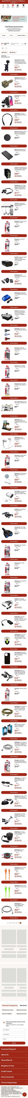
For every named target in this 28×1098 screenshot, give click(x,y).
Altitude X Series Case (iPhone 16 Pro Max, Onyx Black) (21, 654)
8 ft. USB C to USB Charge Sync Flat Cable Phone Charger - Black (20, 780)
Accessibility (10, 1089)
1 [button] (9, 922)
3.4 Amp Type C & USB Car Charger (21, 222)
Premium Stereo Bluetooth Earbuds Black (20, 115)
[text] (14, 30)
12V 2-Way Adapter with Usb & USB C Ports (20, 528)
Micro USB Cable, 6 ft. (19, 563)
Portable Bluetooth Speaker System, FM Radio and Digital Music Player (21, 168)
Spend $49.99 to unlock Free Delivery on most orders (14, 1)
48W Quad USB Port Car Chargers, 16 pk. (20, 79)
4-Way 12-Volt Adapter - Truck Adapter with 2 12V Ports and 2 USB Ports (21, 797)
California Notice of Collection (18, 1093)
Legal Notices (4, 1089)
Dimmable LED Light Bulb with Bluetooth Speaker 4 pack (20, 204)
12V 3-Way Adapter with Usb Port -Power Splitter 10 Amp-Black (20, 815)
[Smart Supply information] (22, 44)
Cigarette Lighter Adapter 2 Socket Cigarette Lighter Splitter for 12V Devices (21, 259)
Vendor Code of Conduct (6, 1093)
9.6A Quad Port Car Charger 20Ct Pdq (21, 329)
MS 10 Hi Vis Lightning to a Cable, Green (21, 886)
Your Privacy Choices (12, 1086)
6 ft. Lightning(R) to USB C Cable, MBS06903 (19, 904)
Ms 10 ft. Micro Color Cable (19, 850)
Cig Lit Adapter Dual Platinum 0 (20, 510)
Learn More (13, 2)
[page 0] (7, 922)
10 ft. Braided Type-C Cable (20, 545)
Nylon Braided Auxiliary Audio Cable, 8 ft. (20, 384)
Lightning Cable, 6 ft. (21, 689)
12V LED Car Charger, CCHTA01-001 (21, 402)
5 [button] (18, 922)
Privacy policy (4, 1086)
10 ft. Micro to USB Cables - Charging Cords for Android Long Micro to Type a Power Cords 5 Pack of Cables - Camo (21, 708)
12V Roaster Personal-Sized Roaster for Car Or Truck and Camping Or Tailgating (20, 312)
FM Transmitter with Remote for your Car (20, 276)
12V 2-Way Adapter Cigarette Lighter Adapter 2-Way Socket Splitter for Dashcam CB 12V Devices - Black (20, 187)
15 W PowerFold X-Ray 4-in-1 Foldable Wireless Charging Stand (21, 421)
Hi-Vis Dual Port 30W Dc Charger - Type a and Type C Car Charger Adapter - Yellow (20, 636)
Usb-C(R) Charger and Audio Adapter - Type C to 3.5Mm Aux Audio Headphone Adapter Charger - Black (21, 618)
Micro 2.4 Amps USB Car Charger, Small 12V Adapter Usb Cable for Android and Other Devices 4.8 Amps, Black (20, 672)
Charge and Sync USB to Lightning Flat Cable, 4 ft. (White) (20, 725)
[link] (8, 28)
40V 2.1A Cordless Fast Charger (21, 293)
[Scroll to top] (25, 1095)
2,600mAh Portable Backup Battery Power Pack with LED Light (20, 761)
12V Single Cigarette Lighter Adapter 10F (20, 600)
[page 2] (20, 922)
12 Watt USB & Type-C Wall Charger (20, 456)
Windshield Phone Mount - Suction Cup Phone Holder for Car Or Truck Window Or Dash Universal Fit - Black (20, 61)
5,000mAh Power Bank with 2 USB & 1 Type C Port (21, 349)
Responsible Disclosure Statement (8, 1090)
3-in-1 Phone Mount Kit (20, 96)
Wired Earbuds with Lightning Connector (20, 438)
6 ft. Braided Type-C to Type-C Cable (20, 366)
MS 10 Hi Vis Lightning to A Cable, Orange (20, 869)
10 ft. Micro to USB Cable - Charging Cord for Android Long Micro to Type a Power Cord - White (21, 744)
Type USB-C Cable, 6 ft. (20, 240)
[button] (17, 2)
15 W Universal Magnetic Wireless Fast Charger (20, 474)
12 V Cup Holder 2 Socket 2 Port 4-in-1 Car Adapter (20, 833)
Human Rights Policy (17, 1092)
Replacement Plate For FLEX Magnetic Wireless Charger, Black (20, 133)
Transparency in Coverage (6, 1092)
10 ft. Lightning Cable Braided (20, 581)
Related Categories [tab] (10, 1005)
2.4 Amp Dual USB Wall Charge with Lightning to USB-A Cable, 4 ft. (20, 493)
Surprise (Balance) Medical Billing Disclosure (10, 1091)
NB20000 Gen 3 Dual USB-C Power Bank (20, 150)
